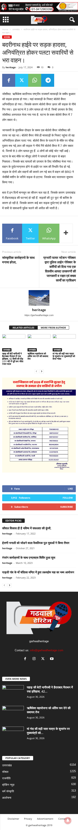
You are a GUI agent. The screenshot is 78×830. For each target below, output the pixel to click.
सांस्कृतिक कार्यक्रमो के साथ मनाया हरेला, (18, 259)
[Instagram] (35, 659)
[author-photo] (39, 298)
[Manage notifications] (67, 820)
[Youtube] (52, 659)
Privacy (28, 818)
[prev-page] (36, 371)
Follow (68, 497)
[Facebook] (8, 80)
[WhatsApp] (34, 80)
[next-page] (41, 371)
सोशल (5, 771)
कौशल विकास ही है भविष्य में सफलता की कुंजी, (26, 528)
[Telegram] (47, 80)
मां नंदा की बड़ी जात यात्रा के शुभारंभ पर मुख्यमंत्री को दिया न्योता (64, 356)
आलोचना (6, 797)
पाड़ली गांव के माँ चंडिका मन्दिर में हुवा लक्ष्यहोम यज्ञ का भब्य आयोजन (38, 572)
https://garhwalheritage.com (39, 315)
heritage (11, 67)
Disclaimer (13, 818)
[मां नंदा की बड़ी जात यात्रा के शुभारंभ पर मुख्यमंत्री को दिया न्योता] (64, 342)
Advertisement (45, 818)
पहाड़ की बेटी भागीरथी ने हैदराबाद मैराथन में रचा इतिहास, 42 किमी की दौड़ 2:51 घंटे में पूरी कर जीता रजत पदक (12, 358)
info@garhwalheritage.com (46, 650)
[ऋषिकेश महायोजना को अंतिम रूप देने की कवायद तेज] (39, 342)
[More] (66, 233)
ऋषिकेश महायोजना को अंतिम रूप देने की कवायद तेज (38, 356)
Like (70, 488)
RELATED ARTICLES (23, 327)
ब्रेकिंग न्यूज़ (8, 784)
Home (5, 29)
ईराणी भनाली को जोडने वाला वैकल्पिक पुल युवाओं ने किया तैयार (35, 543)
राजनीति (6, 778)
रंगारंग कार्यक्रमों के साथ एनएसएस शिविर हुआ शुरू (28, 557)
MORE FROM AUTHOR (53, 327)
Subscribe (66, 506)
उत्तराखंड (16, 29)
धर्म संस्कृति (8, 791)
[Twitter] (21, 80)
